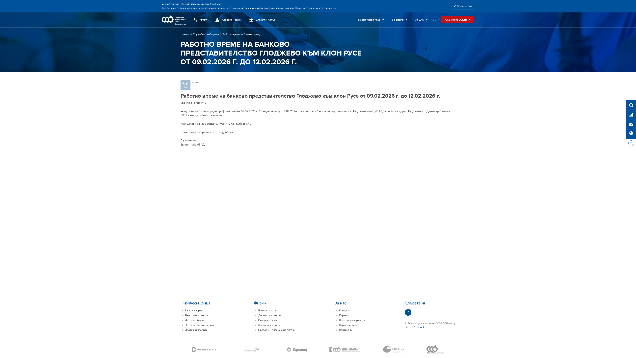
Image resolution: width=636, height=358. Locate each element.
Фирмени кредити (269, 325)
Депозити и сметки (196, 315)
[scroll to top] (631, 143)
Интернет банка (194, 320)
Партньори (345, 330)
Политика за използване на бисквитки (315, 8)
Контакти (344, 310)
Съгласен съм (464, 6)
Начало (185, 34)
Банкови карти (194, 310)
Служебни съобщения (206, 34)
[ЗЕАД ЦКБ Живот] (345, 349)
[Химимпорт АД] (204, 349)
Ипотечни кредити (196, 330)
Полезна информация (352, 320)
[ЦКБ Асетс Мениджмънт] (435, 349)
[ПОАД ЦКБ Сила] (393, 349)
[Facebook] (408, 312)
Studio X (419, 327)
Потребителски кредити (199, 325)
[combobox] (436, 19)
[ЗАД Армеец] (296, 349)
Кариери (344, 315)
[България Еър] (251, 349)
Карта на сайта (348, 325)
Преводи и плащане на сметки (276, 330)
